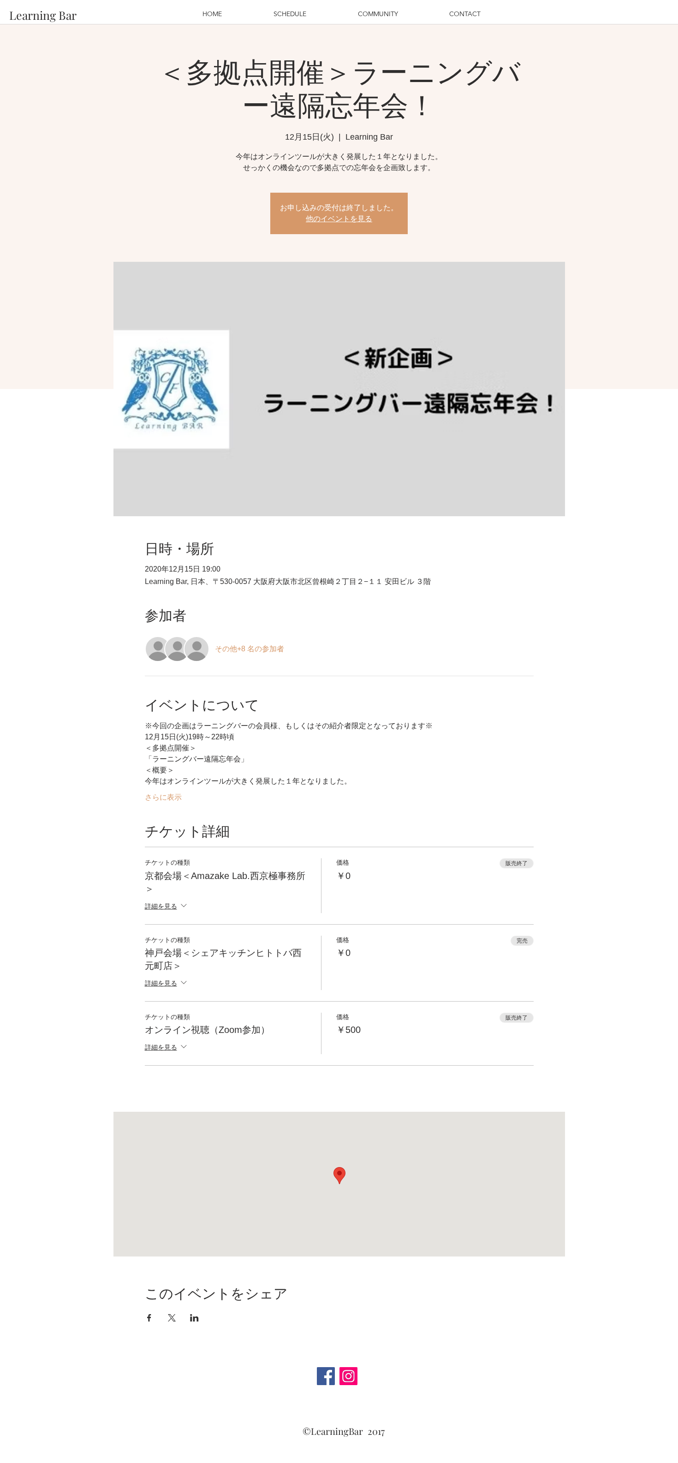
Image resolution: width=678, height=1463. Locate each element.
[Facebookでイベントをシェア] (149, 1317)
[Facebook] (326, 1376)
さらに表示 (163, 797)
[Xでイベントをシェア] (171, 1317)
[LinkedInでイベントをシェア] (194, 1317)
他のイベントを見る (339, 219)
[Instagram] (348, 1376)
